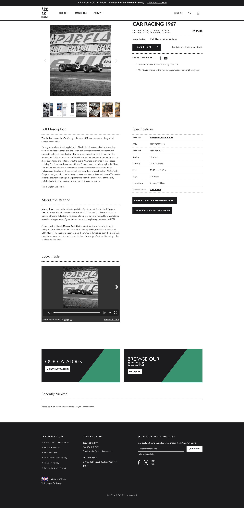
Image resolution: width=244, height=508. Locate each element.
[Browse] (163, 365)
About (97, 13)
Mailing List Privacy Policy (146, 454)
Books (62, 13)
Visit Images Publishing (51, 483)
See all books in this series (152, 210)
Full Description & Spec (163, 39)
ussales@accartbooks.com (100, 451)
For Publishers (52, 447)
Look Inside (139, 39)
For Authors (50, 452)
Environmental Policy (55, 458)
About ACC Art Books (56, 442)
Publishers (81, 13)
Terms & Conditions (55, 468)
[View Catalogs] (81, 365)
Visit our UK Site (58, 479)
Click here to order (157, 2)
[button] (190, 13)
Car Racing (155, 189)
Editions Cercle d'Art (161, 137)
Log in (175, 47)
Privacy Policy (51, 463)
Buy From (144, 46)
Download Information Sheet (154, 200)
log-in (49, 406)
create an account (64, 406)
